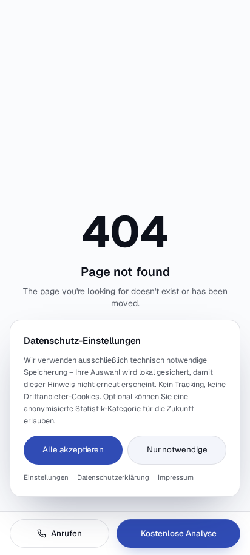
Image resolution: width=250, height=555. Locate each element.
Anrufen (66, 533)
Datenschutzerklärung (113, 477)
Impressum (176, 477)
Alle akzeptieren (73, 449)
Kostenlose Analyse (179, 533)
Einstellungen (46, 477)
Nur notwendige (177, 449)
